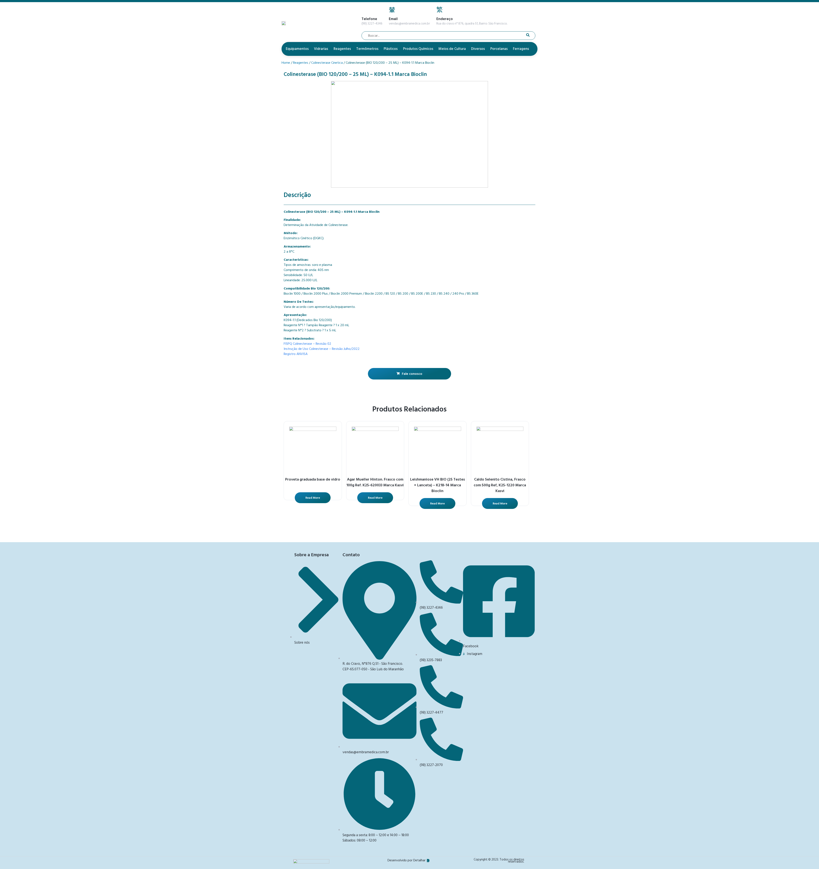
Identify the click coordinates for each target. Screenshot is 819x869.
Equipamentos (297, 49)
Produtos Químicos (418, 49)
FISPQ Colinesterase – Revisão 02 (307, 343)
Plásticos (391, 49)
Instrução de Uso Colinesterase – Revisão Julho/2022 (322, 349)
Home (286, 62)
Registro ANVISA (296, 354)
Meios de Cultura (452, 49)
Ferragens (521, 49)
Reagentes (342, 49)
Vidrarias (321, 49)
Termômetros (367, 49)
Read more (312, 497)
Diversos (478, 49)
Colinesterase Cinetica (327, 62)
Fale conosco (412, 374)
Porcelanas (499, 49)
